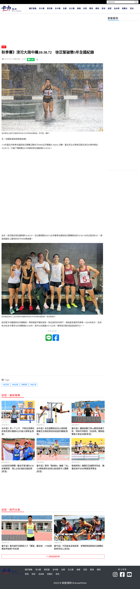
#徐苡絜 (6, 385)
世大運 (41, 8)
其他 (132, 8)
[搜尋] (136, 2)
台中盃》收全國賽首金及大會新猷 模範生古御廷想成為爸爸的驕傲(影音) (52, 431)
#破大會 (33, 385)
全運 (65, 8)
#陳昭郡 (24, 385)
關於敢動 (32, 8)
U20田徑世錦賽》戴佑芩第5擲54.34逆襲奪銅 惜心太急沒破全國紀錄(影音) (18, 469)
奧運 (79, 8)
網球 (97, 8)
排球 (103, 8)
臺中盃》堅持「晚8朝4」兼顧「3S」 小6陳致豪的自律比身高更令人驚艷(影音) (53, 469)
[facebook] (123, 575)
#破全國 (15, 385)
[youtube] (129, 575)
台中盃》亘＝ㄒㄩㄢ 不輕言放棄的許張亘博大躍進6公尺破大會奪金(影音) (18, 431)
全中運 (57, 8)
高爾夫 (124, 8)
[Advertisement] (53, 29)
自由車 (117, 8)
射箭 (110, 8)
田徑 (85, 8)
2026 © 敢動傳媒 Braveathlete (70, 583)
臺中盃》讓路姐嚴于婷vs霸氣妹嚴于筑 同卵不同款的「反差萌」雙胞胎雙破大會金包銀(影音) (88, 431)
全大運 (72, 8)
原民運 (49, 8)
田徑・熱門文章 (11, 509)
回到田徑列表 (54, 556)
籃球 (91, 8)
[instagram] (116, 575)
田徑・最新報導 (11, 395)
